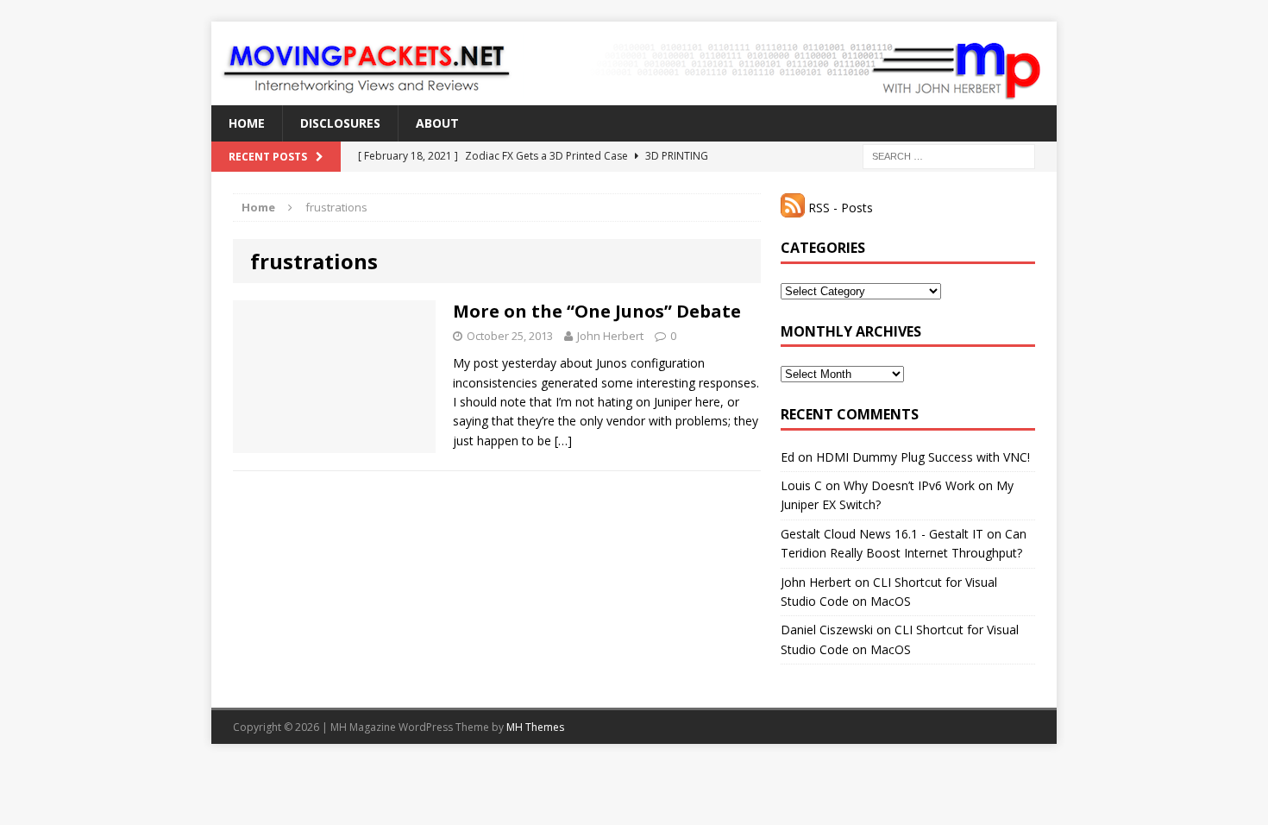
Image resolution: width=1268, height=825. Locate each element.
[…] (563, 440)
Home (247, 123)
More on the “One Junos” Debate (597, 311)
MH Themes (535, 727)
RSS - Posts (839, 207)
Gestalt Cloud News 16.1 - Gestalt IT (882, 534)
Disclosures (340, 123)
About (437, 123)
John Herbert (610, 335)
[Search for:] (949, 156)
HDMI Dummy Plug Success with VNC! (923, 457)
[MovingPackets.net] (634, 63)
